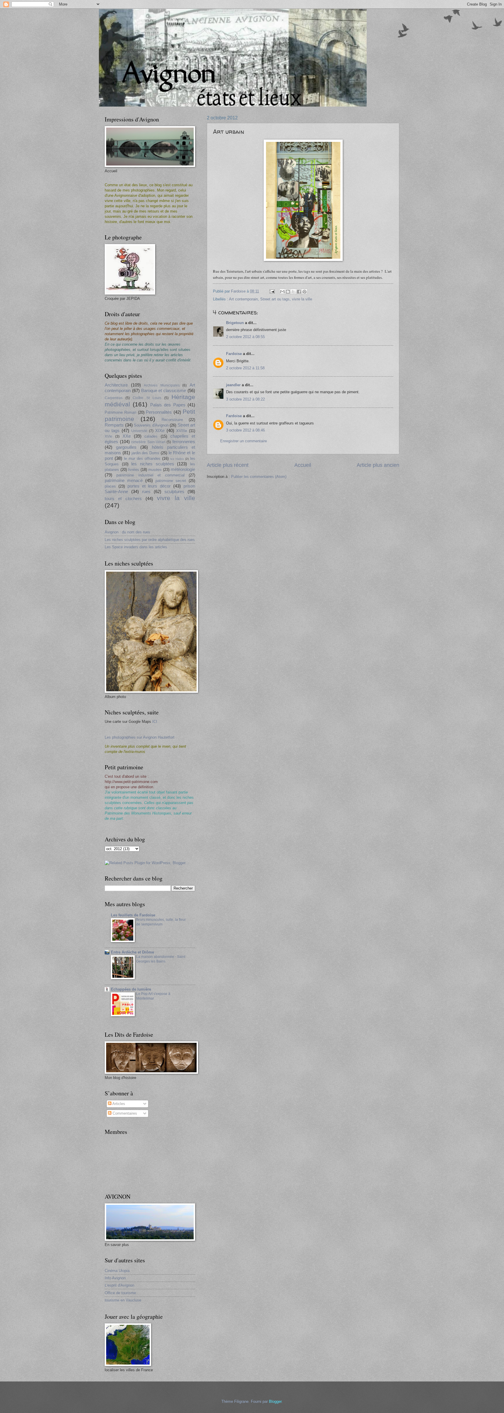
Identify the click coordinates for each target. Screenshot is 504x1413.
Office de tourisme (120, 1293)
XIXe (159, 430)
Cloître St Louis (147, 398)
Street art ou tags (275, 299)
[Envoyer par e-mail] (282, 292)
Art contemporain (243, 299)
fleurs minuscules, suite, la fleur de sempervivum (161, 922)
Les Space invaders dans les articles (136, 547)
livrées (133, 469)
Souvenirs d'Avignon (151, 425)
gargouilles (126, 447)
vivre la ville (302, 299)
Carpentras (114, 398)
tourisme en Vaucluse (123, 1300)
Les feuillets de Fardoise (133, 915)
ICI (154, 721)
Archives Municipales (162, 385)
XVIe (108, 436)
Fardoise (234, 353)
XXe (127, 436)
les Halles (177, 458)
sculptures (174, 491)
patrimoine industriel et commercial (150, 475)
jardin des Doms (146, 453)
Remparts (114, 424)
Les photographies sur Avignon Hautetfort (139, 737)
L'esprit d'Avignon (119, 1285)
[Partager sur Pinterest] (304, 292)
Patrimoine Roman (120, 412)
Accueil (302, 465)
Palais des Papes (168, 404)
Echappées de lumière (131, 989)
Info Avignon (115, 1278)
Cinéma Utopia (117, 1270)
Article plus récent (228, 465)
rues (146, 491)
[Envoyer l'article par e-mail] (272, 291)
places (110, 486)
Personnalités (159, 412)
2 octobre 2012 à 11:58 (245, 368)
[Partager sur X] (293, 292)
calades (151, 436)
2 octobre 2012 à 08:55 (245, 337)
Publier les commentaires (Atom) (258, 476)
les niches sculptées (152, 463)
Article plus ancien (378, 465)
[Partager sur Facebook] (299, 292)
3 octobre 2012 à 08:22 (245, 399)
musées (155, 469)
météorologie (183, 469)
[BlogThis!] (288, 292)
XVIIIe (181, 431)
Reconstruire (172, 419)
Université (139, 431)
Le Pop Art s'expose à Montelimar (153, 996)
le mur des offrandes (142, 458)
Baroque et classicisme (163, 390)
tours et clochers (123, 498)
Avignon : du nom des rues (127, 532)
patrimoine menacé (124, 480)
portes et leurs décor (149, 485)
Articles (118, 1103)
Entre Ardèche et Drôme (132, 952)
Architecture (116, 384)
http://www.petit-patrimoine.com (131, 781)
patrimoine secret (170, 480)
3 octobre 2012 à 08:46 (245, 430)
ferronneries (183, 441)
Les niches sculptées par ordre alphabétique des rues (150, 539)
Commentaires (124, 1113)
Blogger (275, 1401)
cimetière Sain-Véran (148, 442)
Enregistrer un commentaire (243, 441)
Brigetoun (235, 323)
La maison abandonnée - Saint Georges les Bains (160, 959)
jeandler (233, 385)
